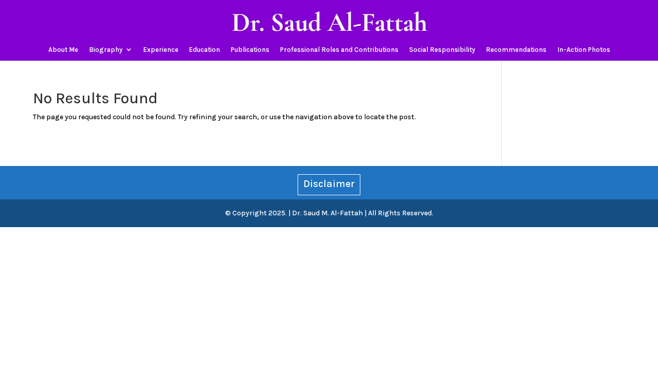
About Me (63, 49)
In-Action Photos (583, 49)
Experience (160, 49)
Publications (250, 49)
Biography (105, 49)
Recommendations (516, 49)
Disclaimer (329, 184)
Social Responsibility (442, 49)
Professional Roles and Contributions (339, 49)
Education (204, 49)
